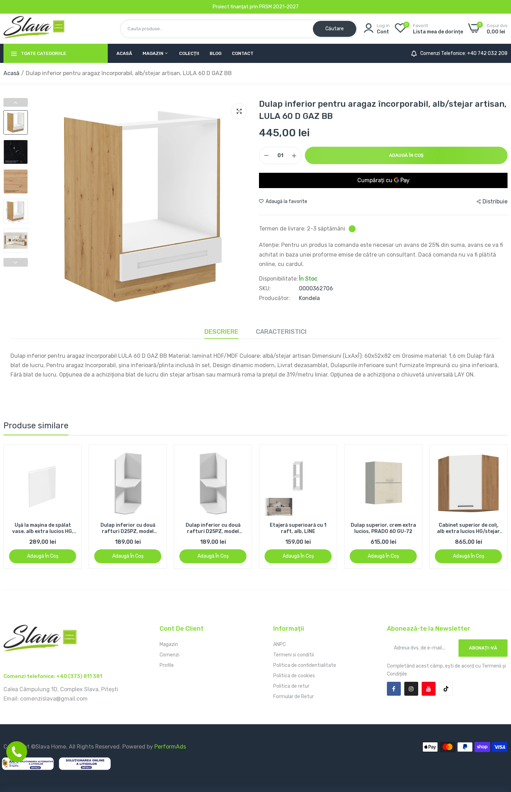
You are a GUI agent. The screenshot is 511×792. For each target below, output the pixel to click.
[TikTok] (446, 689)
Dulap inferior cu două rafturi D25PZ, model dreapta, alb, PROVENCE (42, 528)
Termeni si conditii (293, 655)
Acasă (124, 53)
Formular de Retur (293, 697)
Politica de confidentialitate (304, 665)
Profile (167, 665)
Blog (215, 53)
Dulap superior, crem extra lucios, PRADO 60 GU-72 (298, 528)
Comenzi (169, 655)
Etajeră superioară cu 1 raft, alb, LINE (213, 528)
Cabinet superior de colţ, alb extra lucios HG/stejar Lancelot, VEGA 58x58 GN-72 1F (383, 528)
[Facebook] (394, 689)
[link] (70, 456)
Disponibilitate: (278, 279)
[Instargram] (411, 689)
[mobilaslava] (33, 28)
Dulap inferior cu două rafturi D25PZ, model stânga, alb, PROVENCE (127, 528)
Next (15, 262)
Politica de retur (291, 686)
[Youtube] (429, 689)
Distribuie (495, 201)
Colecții (189, 53)
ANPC (279, 644)
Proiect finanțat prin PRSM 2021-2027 (256, 7)
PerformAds (170, 746)
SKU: (265, 288)
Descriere (221, 332)
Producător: (274, 298)
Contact (242, 53)
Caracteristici (281, 332)
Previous (15, 102)
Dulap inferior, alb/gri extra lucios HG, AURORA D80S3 (468, 528)
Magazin (153, 53)
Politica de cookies (294, 676)
